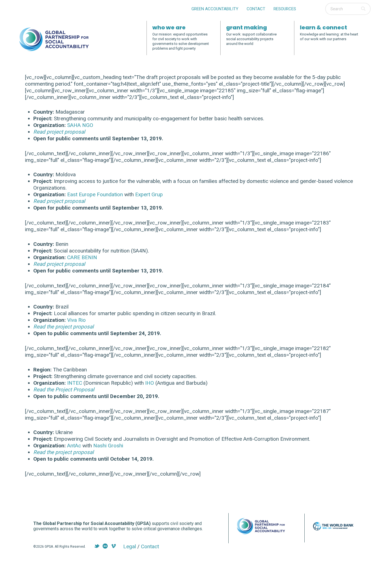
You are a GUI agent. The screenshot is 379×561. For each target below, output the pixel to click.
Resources (285, 8)
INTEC (74, 383)
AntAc (74, 445)
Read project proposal (59, 132)
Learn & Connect (323, 27)
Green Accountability (214, 8)
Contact (256, 8)
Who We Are (169, 27)
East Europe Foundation (95, 194)
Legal (129, 546)
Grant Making (246, 27)
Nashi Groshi (108, 445)
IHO (149, 383)
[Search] (364, 9)
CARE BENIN (82, 257)
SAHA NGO (80, 125)
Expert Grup (149, 194)
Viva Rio (76, 320)
